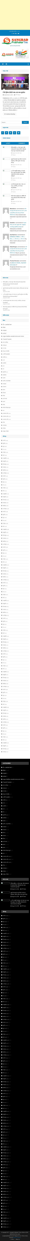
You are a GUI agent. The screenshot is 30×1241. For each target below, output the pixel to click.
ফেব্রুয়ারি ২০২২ (6, 600)
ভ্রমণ (4, 401)
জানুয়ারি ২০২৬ (5, 461)
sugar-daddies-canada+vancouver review (13, 336)
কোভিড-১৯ (5, 357)
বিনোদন (4, 392)
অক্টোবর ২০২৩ (5, 541)
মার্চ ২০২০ (5, 668)
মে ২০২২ (4, 591)
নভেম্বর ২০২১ (5, 609)
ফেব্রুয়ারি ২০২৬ (6, 458)
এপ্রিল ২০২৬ (5, 452)
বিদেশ (4, 389)
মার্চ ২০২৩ (5, 562)
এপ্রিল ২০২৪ (5, 523)
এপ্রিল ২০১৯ (5, 701)
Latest (8, 143)
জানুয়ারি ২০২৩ (5, 568)
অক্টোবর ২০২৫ (5, 470)
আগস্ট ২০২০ (5, 654)
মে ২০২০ (4, 662)
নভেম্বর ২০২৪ (5, 502)
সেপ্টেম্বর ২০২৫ (6, 473)
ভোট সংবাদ (5, 398)
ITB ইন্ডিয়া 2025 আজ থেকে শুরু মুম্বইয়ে (14, 92)
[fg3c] (15, 53)
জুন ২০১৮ (4, 731)
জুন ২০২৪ (5, 517)
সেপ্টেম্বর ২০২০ (6, 651)
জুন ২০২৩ (5, 553)
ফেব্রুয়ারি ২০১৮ (6, 742)
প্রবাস (4, 377)
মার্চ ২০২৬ (5, 455)
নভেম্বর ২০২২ (5, 573)
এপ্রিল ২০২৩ (5, 559)
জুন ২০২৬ (5, 446)
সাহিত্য (4, 428)
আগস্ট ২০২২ (5, 582)
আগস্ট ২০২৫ (5, 476)
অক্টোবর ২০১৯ (5, 683)
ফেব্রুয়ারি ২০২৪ (6, 529)
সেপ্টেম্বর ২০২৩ (6, 544)
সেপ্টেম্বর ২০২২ (6, 579)
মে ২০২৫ (4, 485)
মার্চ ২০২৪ (5, 526)
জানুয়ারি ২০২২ (5, 603)
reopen (5, 330)
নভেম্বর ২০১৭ (5, 751)
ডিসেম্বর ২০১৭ (6, 748)
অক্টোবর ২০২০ (5, 648)
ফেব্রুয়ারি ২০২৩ (6, 565)
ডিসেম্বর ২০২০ (6, 642)
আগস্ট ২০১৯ (5, 689)
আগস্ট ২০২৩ (5, 547)
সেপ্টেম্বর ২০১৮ (6, 722)
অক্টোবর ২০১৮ (5, 719)
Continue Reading (10, 114)
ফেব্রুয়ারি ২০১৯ (6, 707)
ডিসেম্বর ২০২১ (6, 606)
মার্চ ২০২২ (5, 597)
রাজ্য (4, 404)
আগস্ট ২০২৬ (5, 440)
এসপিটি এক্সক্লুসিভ (6, 354)
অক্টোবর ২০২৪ (5, 505)
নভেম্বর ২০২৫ (5, 467)
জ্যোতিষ (4, 363)
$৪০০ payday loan (7, 324)
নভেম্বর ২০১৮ (5, 716)
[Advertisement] (15, 15)
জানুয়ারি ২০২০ (5, 674)
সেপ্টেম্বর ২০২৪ (6, 508)
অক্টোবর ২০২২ (5, 576)
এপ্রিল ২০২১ (5, 630)
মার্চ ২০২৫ (5, 490)
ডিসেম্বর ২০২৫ (6, 464)
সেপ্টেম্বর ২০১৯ (6, 686)
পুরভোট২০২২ (5, 372)
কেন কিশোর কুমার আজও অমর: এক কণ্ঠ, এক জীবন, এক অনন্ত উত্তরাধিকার (18, 185)
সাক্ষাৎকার (4, 425)
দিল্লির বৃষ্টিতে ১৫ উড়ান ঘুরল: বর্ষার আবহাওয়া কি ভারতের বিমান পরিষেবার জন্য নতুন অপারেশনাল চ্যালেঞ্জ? (18, 149)
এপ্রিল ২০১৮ (5, 737)
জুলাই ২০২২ (5, 585)
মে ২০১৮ (4, 734)
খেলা (4, 360)
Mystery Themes (17, 1237)
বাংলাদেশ (4, 386)
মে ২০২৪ (4, 520)
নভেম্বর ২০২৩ (5, 538)
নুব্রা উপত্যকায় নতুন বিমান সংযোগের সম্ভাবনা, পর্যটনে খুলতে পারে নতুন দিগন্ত (18, 160)
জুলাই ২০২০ (5, 656)
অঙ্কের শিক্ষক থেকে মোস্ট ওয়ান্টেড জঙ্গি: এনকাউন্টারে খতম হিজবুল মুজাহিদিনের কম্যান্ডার (18, 224)
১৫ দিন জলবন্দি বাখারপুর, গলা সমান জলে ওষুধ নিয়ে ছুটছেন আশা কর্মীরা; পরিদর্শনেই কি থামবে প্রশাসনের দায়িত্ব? (18, 173)
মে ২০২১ (4, 627)
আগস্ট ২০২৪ (5, 511)
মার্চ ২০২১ (5, 633)
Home (12, 1239)
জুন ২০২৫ (5, 482)
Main (4, 327)
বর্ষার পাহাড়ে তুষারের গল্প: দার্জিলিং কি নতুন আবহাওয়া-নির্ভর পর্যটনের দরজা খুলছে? (18, 197)
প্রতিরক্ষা (4, 374)
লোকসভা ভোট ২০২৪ (7, 419)
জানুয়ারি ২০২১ (5, 639)
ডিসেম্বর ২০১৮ (6, 713)
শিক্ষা (4, 422)
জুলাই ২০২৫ (5, 479)
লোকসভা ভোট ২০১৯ (6, 413)
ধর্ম (3, 368)
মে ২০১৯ (4, 698)
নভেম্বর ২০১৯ (5, 680)
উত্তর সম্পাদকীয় (6, 351)
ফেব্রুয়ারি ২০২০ (6, 671)
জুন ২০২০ (5, 659)
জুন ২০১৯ (4, 695)
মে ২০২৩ (4, 556)
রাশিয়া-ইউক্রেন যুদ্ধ (6, 407)
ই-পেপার (4, 348)
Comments (21, 143)
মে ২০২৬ (4, 449)
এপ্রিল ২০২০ (5, 665)
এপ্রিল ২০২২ (5, 594)
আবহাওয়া (4, 345)
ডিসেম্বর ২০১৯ (6, 677)
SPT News (17, 94)
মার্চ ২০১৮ (5, 740)
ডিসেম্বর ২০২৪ (6, 499)
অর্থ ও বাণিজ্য (5, 342)
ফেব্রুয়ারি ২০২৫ (6, 493)
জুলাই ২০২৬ (5, 443)
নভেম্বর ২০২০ (5, 645)
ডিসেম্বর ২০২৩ (6, 535)
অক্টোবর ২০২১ (5, 612)
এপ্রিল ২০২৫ (5, 487)
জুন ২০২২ (5, 588)
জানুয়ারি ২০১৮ (5, 745)
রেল (3, 410)
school (4, 333)
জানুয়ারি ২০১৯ (5, 710)
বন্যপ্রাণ (4, 383)
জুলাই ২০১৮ (5, 728)
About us (18, 1239)
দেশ (3, 366)
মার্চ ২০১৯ (5, 704)
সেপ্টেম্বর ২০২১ (6, 615)
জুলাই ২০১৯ (5, 692)
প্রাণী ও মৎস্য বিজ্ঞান (6, 380)
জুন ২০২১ (4, 624)
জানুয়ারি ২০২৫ (5, 496)
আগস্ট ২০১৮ (5, 725)
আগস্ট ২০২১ (5, 618)
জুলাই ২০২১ (5, 621)
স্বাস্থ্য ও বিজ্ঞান (6, 431)
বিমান (4, 395)
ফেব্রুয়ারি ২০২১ (6, 636)
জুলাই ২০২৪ (5, 514)
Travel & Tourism (7, 339)
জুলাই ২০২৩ (5, 550)
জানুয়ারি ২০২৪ (5, 532)
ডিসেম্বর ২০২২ (6, 571)
